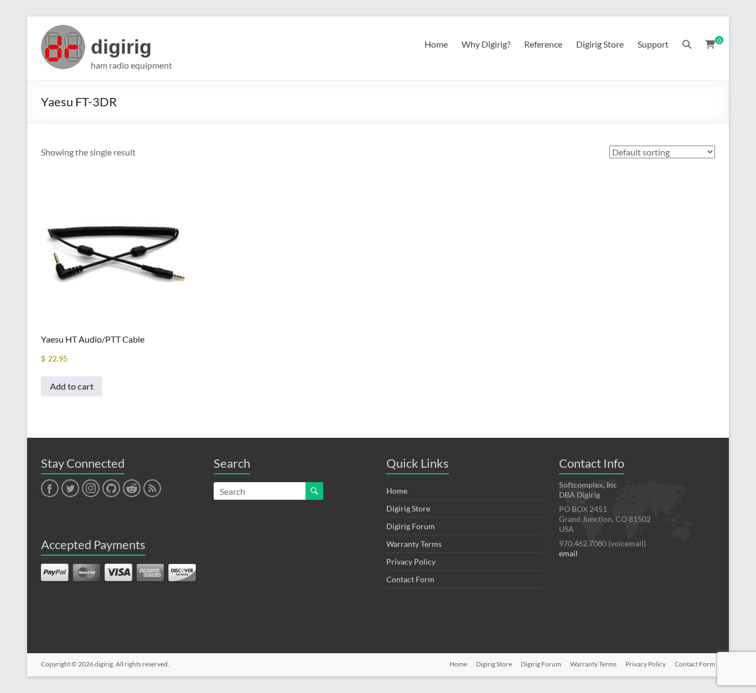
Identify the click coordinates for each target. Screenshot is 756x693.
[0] (710, 44)
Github (109, 488)
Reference (543, 44)
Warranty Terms (414, 544)
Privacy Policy (411, 561)
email (568, 553)
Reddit (132, 488)
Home (436, 44)
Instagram (91, 488)
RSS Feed (151, 488)
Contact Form (410, 579)
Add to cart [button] (72, 386)
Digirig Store (600, 44)
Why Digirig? (486, 44)
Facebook (49, 488)
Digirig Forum (410, 526)
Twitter (70, 488)
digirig (121, 46)
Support (653, 44)
